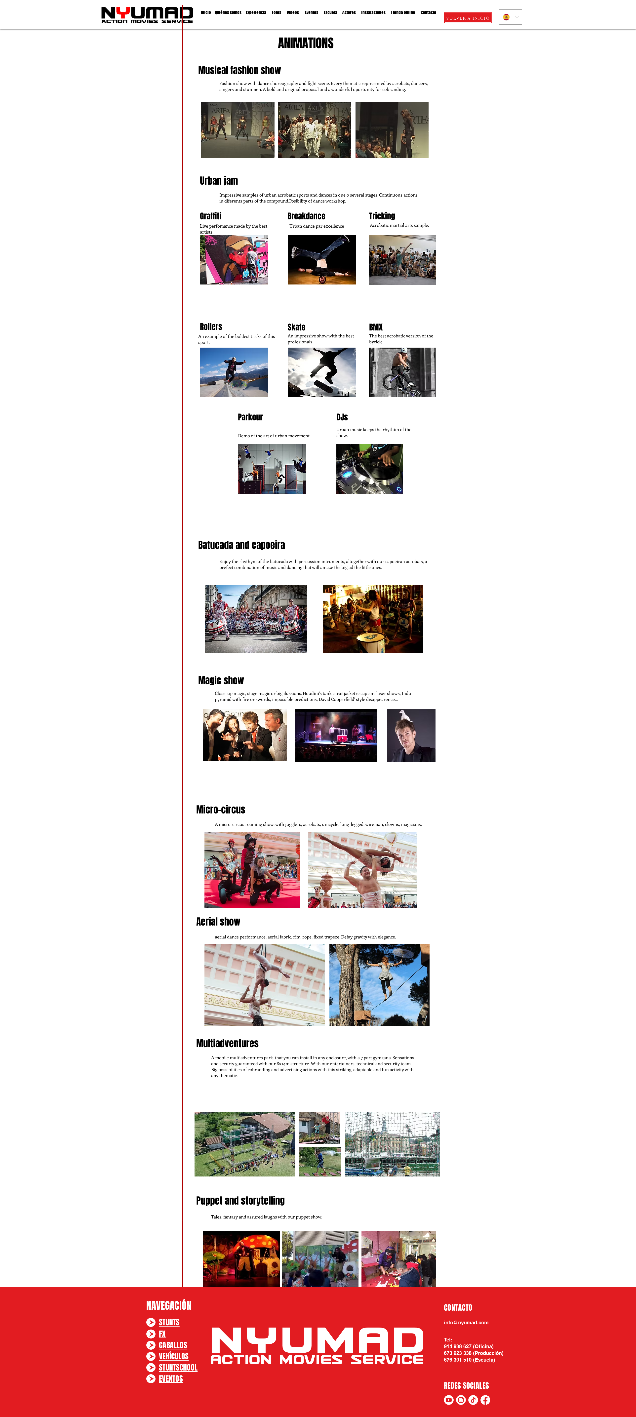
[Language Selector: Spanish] (510, 17)
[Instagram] (461, 1400)
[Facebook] (485, 1400)
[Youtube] (449, 1400)
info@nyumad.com (466, 1323)
